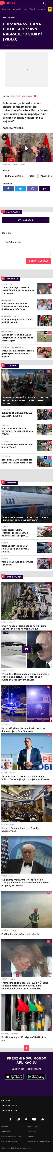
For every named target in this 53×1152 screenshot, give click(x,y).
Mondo (6, 1101)
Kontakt (32, 1131)
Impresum (5, 1131)
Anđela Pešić (15, 96)
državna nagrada (14, 176)
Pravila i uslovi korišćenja (40, 1142)
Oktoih (31, 176)
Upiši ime (7, 233)
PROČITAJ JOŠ (14, 577)
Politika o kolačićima (11, 1136)
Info (4, 18)
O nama (4, 1126)
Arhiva (31, 1136)
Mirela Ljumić (27, 96)
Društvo (11, 18)
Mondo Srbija (10, 1106)
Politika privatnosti (10, 1142)
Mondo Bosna (9, 1111)
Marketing (32, 1126)
